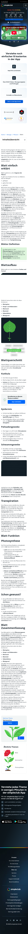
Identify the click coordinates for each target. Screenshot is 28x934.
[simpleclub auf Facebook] (7, 920)
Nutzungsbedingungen (14, 900)
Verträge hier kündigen (14, 906)
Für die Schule (4, 1)
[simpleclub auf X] (10, 920)
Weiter (10, 723)
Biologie (9, 134)
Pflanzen (15, 134)
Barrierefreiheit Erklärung (14, 909)
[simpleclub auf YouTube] (17, 920)
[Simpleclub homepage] (7, 5)
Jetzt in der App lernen (14, 101)
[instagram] (14, 41)
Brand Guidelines (14, 882)
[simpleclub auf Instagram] (20, 920)
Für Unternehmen (14, 861)
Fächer (3, 134)
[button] (23, 1)
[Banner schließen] (26, 9)
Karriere (14, 873)
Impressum (14, 894)
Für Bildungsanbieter (14, 866)
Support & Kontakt (14, 879)
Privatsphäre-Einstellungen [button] (14, 903)
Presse (14, 876)
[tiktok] (10, 41)
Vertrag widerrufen (14, 912)
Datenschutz (14, 897)
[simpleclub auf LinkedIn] (14, 920)
